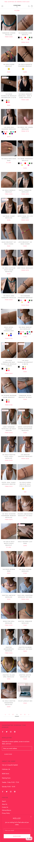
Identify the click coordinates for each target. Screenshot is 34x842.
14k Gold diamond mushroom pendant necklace (8, 515)
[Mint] (24, 39)
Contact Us (5, 807)
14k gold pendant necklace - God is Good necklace (25, 95)
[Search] (29, 6)
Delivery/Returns (6, 810)
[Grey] (31, 37)
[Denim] (15, 333)
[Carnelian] (8, 132)
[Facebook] (2, 732)
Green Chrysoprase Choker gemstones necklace (25, 428)
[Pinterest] (14, 732)
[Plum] (21, 37)
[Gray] (11, 132)
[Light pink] (4, 132)
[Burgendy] (13, 335)
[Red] (25, 37)
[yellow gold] (31, 333)
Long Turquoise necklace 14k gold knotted (9, 428)
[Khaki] (22, 39)
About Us (4, 804)
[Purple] (12, 133)
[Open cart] (32, 6)
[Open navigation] (2, 6)
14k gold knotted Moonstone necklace (8, 702)
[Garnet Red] (7, 133)
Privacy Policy (6, 813)
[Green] (10, 133)
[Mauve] (20, 39)
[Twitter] (6, 732)
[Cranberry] (27, 37)
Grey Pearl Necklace (25, 268)
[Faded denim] (30, 39)
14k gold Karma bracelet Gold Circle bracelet (25, 484)
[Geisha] (26, 39)
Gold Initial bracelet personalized (9, 329)
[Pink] (6, 132)
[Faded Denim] (13, 102)
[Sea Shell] (6, 335)
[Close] (31, 816)
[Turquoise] (13, 132)
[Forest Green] (29, 37)
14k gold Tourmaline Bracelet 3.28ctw (25, 362)
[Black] (18, 37)
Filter (17, 10)
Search (4, 801)
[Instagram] (10, 732)
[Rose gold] (27, 69)
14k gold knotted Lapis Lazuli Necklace (8, 456)
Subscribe (17, 836)
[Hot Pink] (8, 102)
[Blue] (11, 335)
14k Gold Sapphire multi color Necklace (9, 269)
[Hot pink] (28, 39)
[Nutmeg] (13, 100)
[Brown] (15, 132)
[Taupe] (8, 333)
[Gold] (8, 69)
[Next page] (29, 714)
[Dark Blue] (3, 133)
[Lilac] (14, 133)
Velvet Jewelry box (25, 701)
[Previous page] (5, 714)
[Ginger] (23, 37)
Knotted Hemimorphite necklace (9, 649)
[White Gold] (25, 69)
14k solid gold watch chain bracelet (8, 543)
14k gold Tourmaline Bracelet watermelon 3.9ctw (9, 95)
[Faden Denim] (4, 335)
